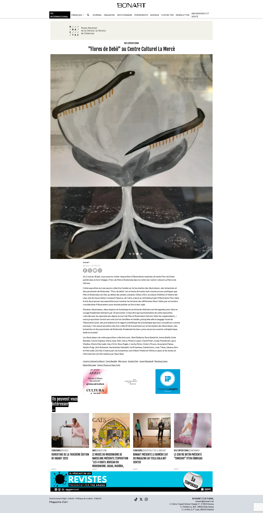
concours (56, 450)
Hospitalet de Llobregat (155, 450)
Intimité (71, 498)
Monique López (160, 361)
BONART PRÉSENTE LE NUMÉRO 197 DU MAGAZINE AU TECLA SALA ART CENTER (150, 458)
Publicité (97, 498)
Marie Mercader (89, 365)
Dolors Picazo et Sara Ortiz (108, 365)
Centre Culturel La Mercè (94, 361)
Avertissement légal (57, 498)
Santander (195, 450)
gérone (86, 265)
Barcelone (102, 450)
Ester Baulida (111, 361)
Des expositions (131, 43)
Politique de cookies (84, 498)
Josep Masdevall (146, 361)
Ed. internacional (59, 15)
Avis (94, 450)
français (76, 15)
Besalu (65, 450)
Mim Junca (122, 361)
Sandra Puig (133, 361)
